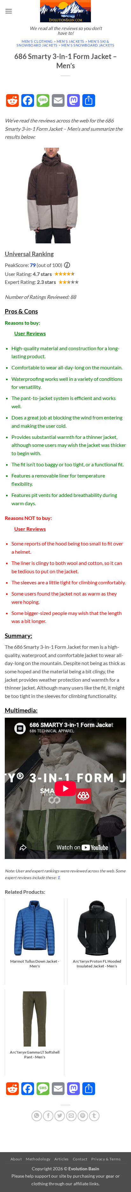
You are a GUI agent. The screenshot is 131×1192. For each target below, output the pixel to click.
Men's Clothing (37, 41)
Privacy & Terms (106, 1159)
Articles (61, 1159)
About (16, 1159)
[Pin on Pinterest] (83, 1116)
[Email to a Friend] (71, 1116)
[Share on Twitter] (59, 1116)
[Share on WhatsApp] (36, 1116)
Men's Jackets (70, 41)
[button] (8, 11)
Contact (80, 1159)
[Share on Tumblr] (94, 1116)
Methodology (38, 1159)
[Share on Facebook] (48, 1116)
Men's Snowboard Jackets (87, 45)
